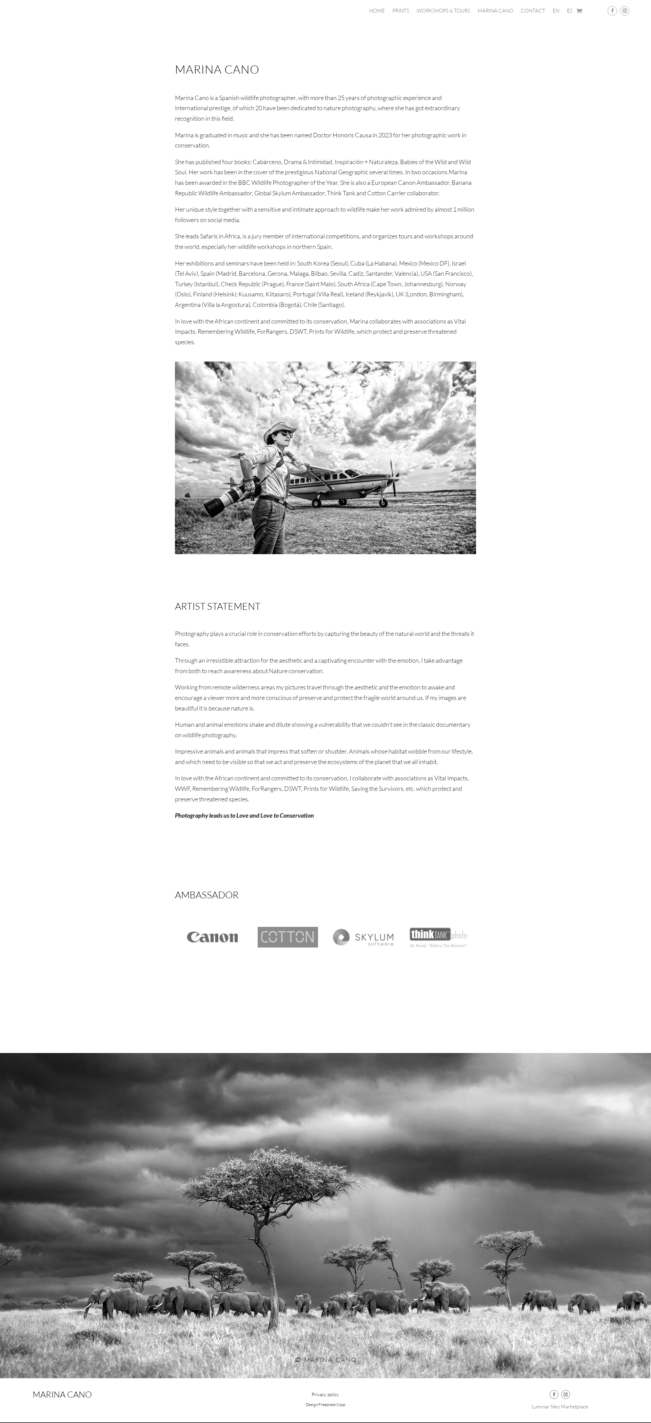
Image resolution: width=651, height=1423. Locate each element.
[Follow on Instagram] (624, 11)
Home (377, 11)
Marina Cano (495, 11)
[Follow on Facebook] (612, 11)
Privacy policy (325, 1394)
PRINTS (400, 11)
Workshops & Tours (443, 11)
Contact (533, 11)
